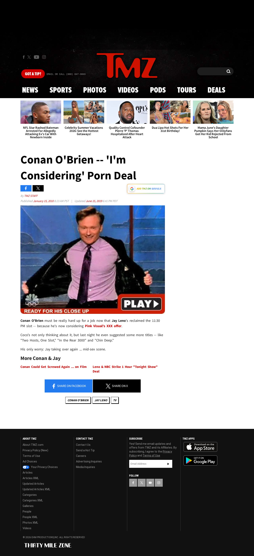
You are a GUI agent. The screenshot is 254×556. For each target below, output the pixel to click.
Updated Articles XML (36, 489)
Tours (186, 90)
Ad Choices (30, 461)
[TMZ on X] (29, 57)
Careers (81, 455)
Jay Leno (100, 400)
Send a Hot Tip (85, 450)
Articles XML (31, 478)
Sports (61, 90)
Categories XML (33, 500)
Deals (216, 90)
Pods (158, 90)
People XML (30, 517)
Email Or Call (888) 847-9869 (66, 74)
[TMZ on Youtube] (36, 57)
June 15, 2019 (94, 201)
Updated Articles (33, 483)
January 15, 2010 (43, 201)
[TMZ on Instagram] (44, 57)
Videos (128, 90)
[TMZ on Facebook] (23, 57)
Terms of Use (31, 455)
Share (71, 386)
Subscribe (168, 464)
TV (114, 400)
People (27, 511)
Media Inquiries (85, 467)
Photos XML (30, 522)
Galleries (28, 506)
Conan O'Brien (78, 400)
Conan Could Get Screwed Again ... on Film (53, 367)
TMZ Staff (31, 196)
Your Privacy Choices (44, 467)
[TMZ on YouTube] (150, 483)
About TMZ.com (33, 444)
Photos (94, 90)
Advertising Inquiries (89, 461)
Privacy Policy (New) (35, 450)
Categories (30, 494)
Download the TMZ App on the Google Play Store (200, 460)
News (30, 90)
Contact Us (83, 444)
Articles (28, 472)
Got (33, 74)
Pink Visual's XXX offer (103, 326)
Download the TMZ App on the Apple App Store (200, 447)
